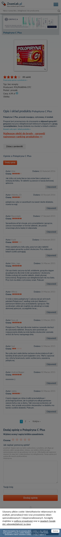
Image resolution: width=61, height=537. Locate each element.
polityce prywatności (23, 521)
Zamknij (55, 531)
